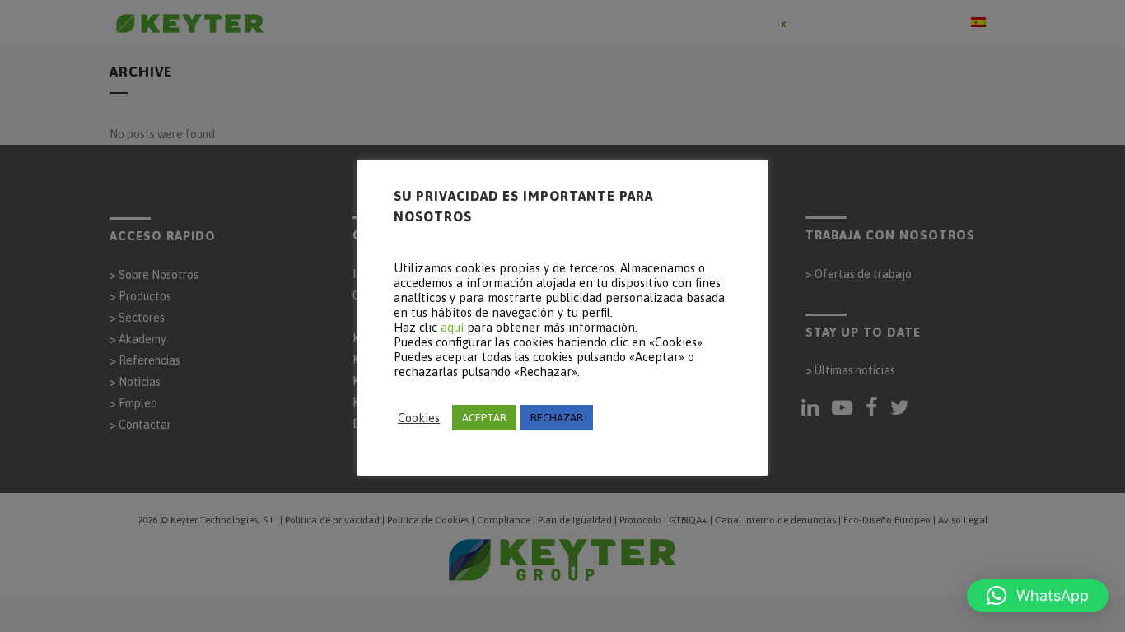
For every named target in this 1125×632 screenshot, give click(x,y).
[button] (1038, 595)
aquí (452, 327)
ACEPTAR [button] (484, 417)
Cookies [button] (419, 418)
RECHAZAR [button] (556, 417)
